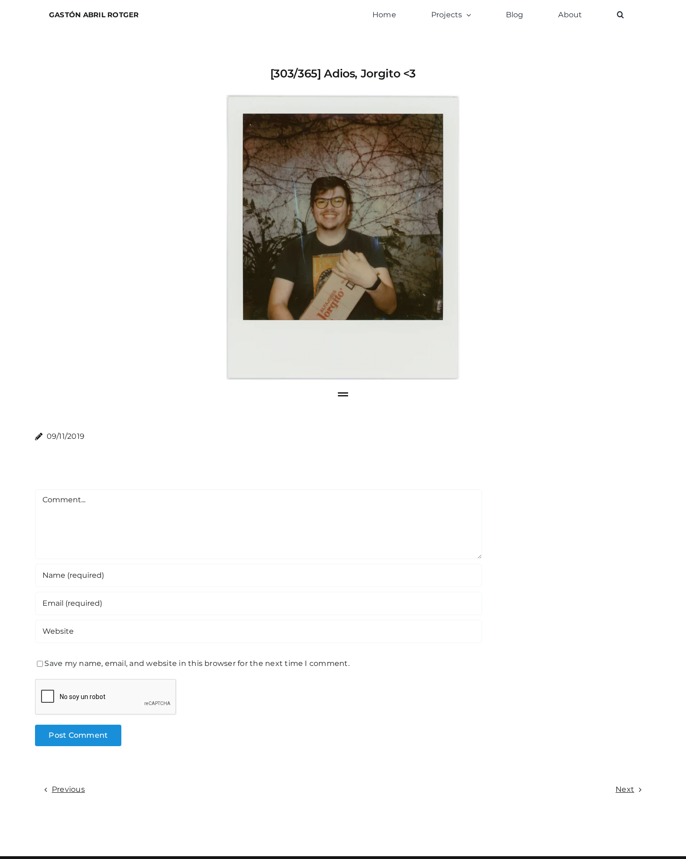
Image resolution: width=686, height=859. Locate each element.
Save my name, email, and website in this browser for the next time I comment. (196, 663)
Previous (68, 789)
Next (625, 789)
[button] (620, 14)
